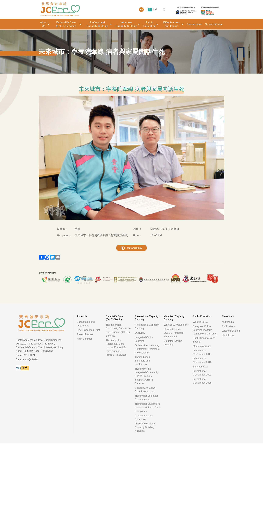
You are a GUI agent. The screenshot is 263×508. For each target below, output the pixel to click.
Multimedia (228, 322)
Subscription (213, 24)
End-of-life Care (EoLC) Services (66, 24)
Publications (228, 326)
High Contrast (84, 339)
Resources (193, 24)
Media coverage (201, 346)
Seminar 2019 (200, 366)
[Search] (164, 9)
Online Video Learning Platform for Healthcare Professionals (147, 349)
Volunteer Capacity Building (126, 24)
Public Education (149, 24)
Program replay (133, 248)
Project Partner (85, 334)
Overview (140, 333)
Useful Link (228, 335)
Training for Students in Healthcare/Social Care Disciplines (147, 407)
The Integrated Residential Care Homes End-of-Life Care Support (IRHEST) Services (116, 347)
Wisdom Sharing (231, 330)
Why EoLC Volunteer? (176, 325)
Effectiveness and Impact (171, 24)
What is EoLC (200, 322)
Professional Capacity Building (97, 24)
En (141, 9)
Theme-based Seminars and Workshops (142, 361)
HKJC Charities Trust (88, 330)
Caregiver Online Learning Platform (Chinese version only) (205, 330)
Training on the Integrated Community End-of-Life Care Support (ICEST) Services (147, 376)
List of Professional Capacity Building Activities (145, 427)
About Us (43, 24)
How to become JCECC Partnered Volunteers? (174, 333)
